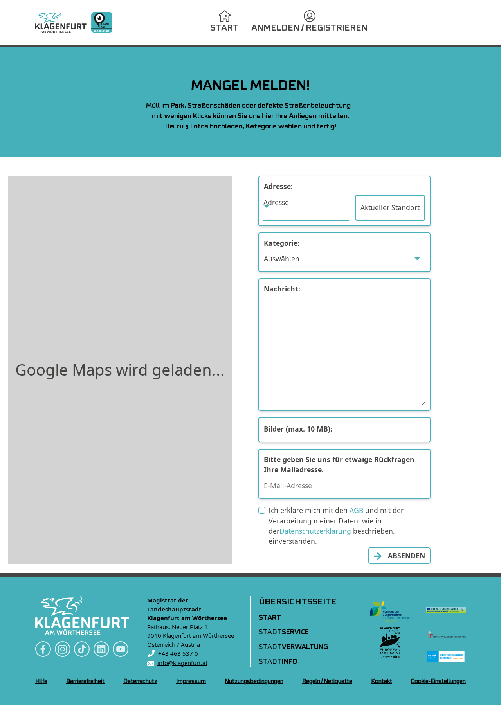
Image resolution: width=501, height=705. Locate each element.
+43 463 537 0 (178, 653)
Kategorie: (281, 243)
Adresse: (278, 186)
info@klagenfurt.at (182, 663)
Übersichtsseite (298, 602)
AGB (356, 510)
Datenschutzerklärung (315, 531)
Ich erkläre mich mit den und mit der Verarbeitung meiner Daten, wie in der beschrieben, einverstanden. (336, 525)
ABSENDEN (406, 555)
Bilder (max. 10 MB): (298, 428)
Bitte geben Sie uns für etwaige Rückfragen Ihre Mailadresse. (339, 464)
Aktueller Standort (390, 207)
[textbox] (306, 202)
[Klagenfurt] (73, 22)
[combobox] (306, 208)
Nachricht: (282, 288)
